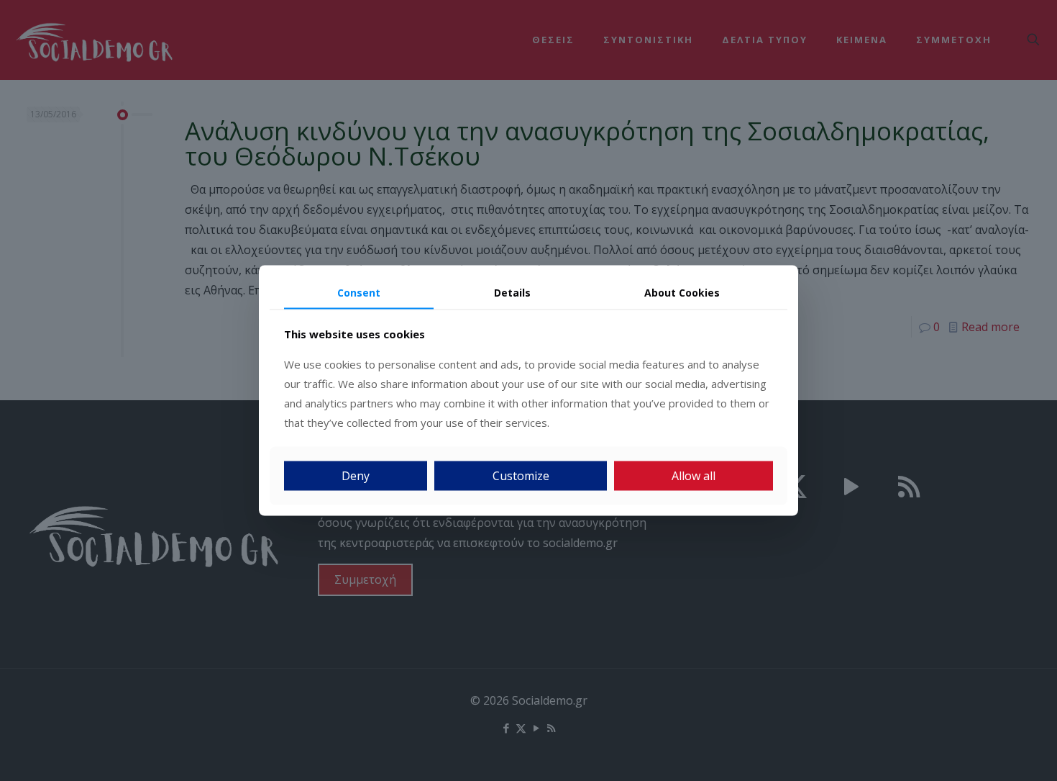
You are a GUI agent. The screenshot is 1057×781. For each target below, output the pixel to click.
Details (512, 292)
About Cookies (682, 292)
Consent (358, 292)
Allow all (693, 476)
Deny (356, 476)
